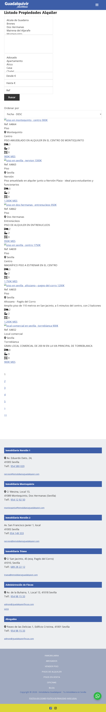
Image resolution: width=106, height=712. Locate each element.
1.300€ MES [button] (10, 200)
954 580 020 (17, 466)
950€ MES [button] (9, 241)
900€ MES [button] (9, 156)
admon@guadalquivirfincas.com (19, 604)
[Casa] (28, 68)
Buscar (11, 97)
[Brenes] (28, 23)
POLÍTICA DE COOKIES (37, 698)
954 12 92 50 (18, 499)
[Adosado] (28, 57)
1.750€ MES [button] (10, 281)
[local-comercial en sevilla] (53, 326)
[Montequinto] (28, 34)
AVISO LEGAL (72, 698)
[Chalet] (28, 71)
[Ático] (28, 64)
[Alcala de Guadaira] (28, 20)
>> (5, 415)
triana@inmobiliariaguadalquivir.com (21, 574)
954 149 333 (17, 533)
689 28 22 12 (18, 567)
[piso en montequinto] (53, 120)
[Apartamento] (28, 61)
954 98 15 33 (18, 596)
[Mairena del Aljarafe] (28, 30)
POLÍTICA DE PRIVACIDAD (56, 698)
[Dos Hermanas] (28, 27)
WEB (6, 609)
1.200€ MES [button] (10, 321)
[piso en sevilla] (53, 160)
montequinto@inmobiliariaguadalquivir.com (24, 507)
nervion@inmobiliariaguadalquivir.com (21, 474)
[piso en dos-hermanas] (53, 205)
